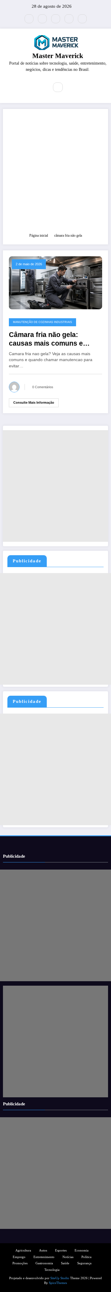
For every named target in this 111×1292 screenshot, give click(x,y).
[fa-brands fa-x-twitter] (29, 18)
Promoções (20, 1263)
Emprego (19, 1257)
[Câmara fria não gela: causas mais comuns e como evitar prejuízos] (55, 282)
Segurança (84, 1263)
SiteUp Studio (59, 1278)
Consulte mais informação (33, 402)
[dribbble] (55, 18)
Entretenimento (43, 1257)
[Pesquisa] (57, 87)
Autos (43, 1250)
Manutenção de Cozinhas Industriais (42, 322)
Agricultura (23, 1250)
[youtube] (82, 18)
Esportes (61, 1250)
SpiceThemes (58, 1283)
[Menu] (40, 87)
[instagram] (69, 18)
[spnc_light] (71, 87)
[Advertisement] (55, 174)
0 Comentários (42, 387)
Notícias (67, 1257)
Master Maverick (57, 56)
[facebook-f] (42, 18)
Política (86, 1257)
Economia (82, 1250)
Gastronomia (44, 1263)
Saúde (65, 1263)
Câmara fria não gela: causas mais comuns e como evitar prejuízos (46, 339)
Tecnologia (51, 1269)
